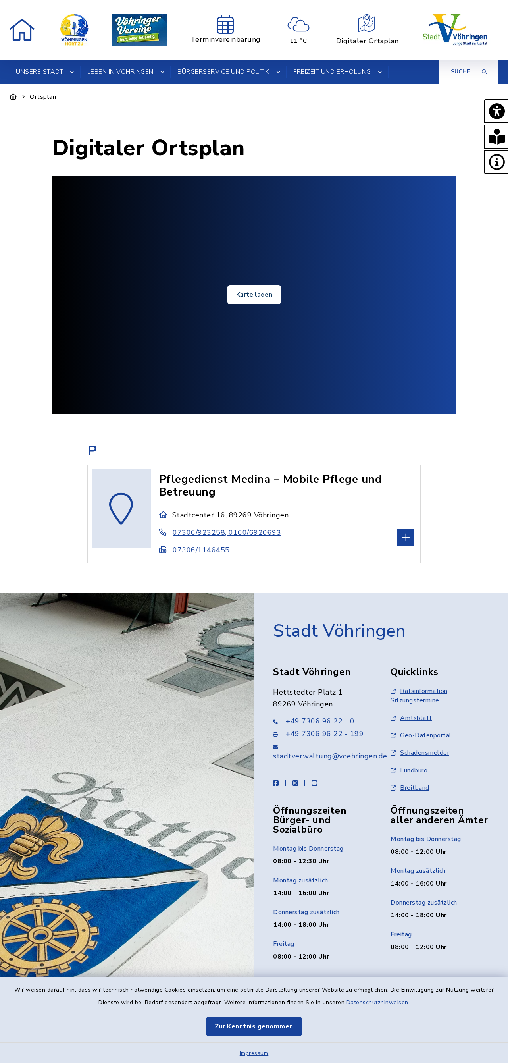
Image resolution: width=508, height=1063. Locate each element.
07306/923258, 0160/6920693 (227, 532)
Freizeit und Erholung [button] (332, 72)
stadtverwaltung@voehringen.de (330, 756)
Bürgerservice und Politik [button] (223, 72)
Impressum (254, 1053)
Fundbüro (413, 770)
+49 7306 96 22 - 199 (325, 734)
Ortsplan (43, 97)
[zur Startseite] (22, 30)
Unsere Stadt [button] (39, 72)
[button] (496, 111)
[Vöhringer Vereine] (139, 30)
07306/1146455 (201, 550)
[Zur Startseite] (13, 97)
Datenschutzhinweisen (377, 1002)
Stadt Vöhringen (339, 631)
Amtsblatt (416, 718)
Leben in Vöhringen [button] (120, 72)
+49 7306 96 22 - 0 (320, 721)
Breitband (414, 787)
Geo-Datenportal (426, 735)
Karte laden (254, 294)
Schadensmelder (424, 753)
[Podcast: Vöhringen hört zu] (74, 30)
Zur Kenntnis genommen (254, 1026)
